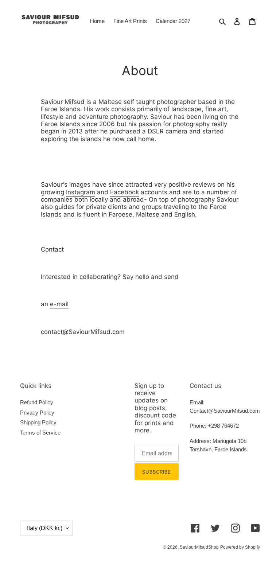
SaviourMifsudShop (199, 547)
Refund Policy (36, 402)
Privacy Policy (37, 412)
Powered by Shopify (240, 547)
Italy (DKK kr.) (44, 528)
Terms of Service (40, 432)
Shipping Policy (38, 422)
